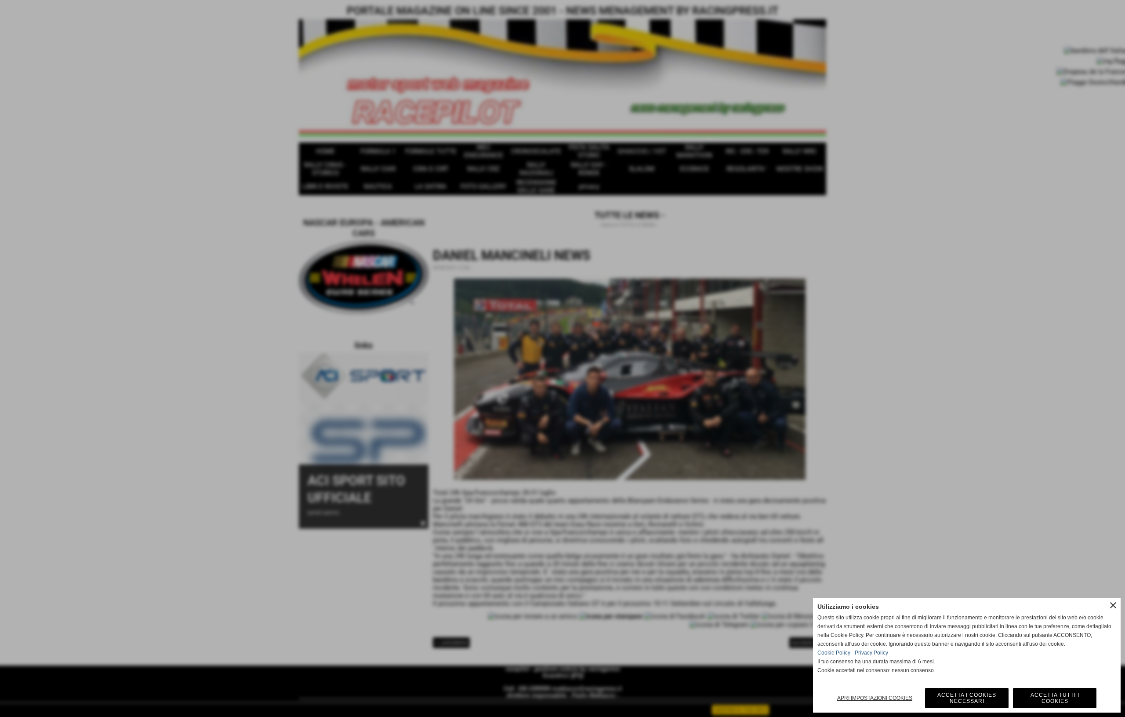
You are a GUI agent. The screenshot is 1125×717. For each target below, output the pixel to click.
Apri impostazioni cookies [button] (874, 698)
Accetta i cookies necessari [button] (966, 698)
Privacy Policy (871, 653)
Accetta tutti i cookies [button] (1055, 698)
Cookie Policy (833, 653)
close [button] (1113, 605)
